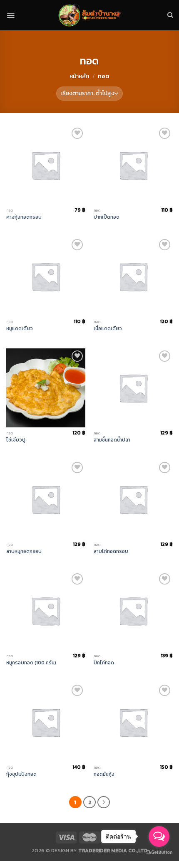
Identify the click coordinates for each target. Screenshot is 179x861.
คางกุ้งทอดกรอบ (24, 217)
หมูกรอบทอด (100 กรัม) (31, 663)
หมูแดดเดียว (19, 329)
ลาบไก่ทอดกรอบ (111, 551)
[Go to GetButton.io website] (159, 852)
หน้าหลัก (79, 76)
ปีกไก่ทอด (104, 663)
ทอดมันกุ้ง (104, 774)
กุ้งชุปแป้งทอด (21, 774)
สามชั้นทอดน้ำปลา (112, 440)
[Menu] (10, 15)
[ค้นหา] (170, 14)
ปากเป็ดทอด (106, 217)
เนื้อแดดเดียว (108, 329)
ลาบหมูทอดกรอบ (24, 551)
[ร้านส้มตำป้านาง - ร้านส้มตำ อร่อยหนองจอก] (89, 15)
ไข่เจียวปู (15, 440)
